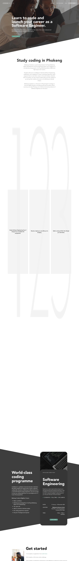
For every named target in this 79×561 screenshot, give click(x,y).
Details (52, 3)
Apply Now (72, 3)
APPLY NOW (53, 519)
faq (66, 3)
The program (59, 3)
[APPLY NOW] (16, 33)
